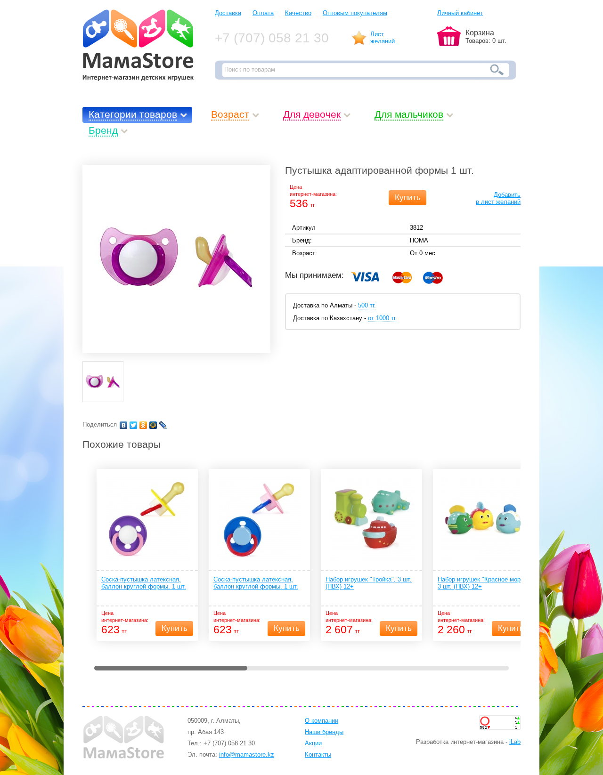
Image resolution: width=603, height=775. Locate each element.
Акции (313, 743)
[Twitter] (134, 425)
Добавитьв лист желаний (498, 198)
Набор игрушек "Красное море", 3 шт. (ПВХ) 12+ (483, 583)
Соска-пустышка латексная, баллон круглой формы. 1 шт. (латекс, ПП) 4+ (143, 583)
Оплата (263, 12)
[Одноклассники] (143, 425)
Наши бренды (324, 731)
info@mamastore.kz (246, 754)
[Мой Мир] (153, 425)
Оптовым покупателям (355, 12)
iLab (515, 741)
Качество (298, 12)
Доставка (228, 12)
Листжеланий (382, 38)
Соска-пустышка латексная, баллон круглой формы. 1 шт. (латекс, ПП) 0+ (255, 583)
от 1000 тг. (382, 318)
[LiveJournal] (163, 425)
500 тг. (367, 305)
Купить (408, 197)
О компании (321, 720)
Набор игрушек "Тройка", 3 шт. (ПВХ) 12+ (369, 583)
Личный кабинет (460, 12)
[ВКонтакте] (124, 425)
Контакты (318, 754)
